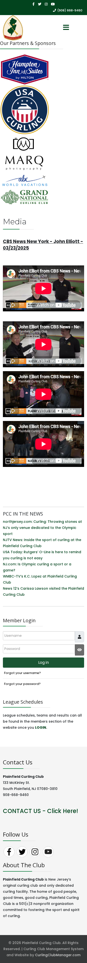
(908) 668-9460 (69, 10)
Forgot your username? (22, 673)
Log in (43, 662)
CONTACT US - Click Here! (40, 811)
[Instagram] (46, 4)
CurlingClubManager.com (57, 955)
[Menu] (66, 27)
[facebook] (33, 4)
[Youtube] (53, 4)
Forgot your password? (22, 684)
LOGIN (40, 727)
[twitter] (39, 4)
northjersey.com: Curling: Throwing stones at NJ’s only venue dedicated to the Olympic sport (42, 527)
